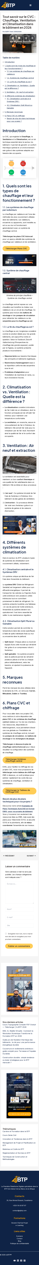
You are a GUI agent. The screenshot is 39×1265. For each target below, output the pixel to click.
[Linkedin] (18, 1261)
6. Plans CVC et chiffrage (15, 116)
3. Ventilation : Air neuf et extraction (19, 92)
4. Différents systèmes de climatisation (20, 96)
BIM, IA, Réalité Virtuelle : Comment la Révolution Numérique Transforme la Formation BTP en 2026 (18, 1033)
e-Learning (19, 1225)
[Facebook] (21, 1261)
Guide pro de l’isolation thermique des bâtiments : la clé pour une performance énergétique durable (19, 1042)
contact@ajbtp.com (20, 1211)
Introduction (10, 62)
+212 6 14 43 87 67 (19, 1205)
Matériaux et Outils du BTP (13, 1149)
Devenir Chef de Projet (19, 1223)
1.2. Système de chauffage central (20, 78)
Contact (19, 1239)
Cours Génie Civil (9, 1135)
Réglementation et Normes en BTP (16, 1153)
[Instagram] (25, 1261)
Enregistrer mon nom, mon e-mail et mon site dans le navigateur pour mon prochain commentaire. (18, 936)
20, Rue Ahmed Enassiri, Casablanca (19, 1200)
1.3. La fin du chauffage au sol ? (19, 82)
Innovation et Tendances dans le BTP (17, 1139)
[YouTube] (15, 1261)
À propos (19, 1236)
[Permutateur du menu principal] (30, 5)
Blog (19, 1241)
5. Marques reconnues (14, 112)
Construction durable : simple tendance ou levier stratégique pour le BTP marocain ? (18, 1060)
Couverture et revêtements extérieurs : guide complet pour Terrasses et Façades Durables (19, 1051)
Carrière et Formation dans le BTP (16, 1131)
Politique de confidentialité (19, 1243)
